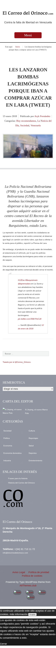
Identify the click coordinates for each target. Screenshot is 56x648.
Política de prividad (38, 572)
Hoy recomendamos (26, 120)
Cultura (32, 431)
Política (6, 438)
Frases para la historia (17, 478)
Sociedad (24, 125)
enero (9, 116)
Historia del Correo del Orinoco (21, 483)
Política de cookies (32, 575)
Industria (7, 460)
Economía (7, 446)
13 (4, 116)
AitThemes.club (28, 585)
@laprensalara (24, 284)
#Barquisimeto (31, 280)
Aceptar (32, 614)
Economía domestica (12, 453)
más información (19, 614)
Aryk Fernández (42, 116)
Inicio (17, 47)
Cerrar (3, 643)
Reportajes (33, 438)
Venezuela (36, 125)
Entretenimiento (35, 460)
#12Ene (21, 280)
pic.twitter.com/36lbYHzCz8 (29, 319)
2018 (14, 116)
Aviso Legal (18, 572)
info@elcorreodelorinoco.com (15, 553)
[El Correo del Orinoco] (28, 13)
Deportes (33, 453)
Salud (31, 446)
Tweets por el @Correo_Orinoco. (17, 362)
